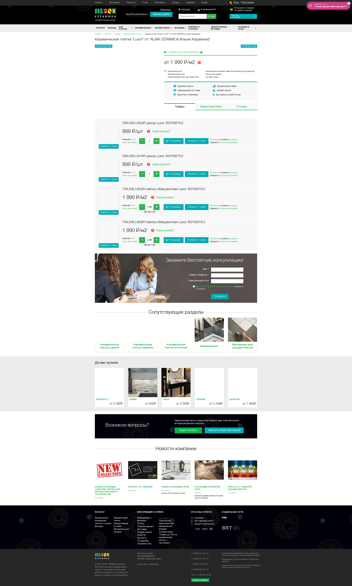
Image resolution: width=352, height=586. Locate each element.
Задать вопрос (188, 430)
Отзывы (242, 107)
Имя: (205, 269)
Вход (236, 2)
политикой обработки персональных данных (215, 286)
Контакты (160, 3)
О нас (145, 3)
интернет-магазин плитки (105, 20)
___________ (164, 518)
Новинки (190, 3)
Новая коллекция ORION (175, 487)
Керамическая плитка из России (176, 346)
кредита (233, 140)
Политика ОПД (144, 544)
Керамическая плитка (132, 34)
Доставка (114, 3)
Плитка (117, 34)
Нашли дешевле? (161, 131)
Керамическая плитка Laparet (109, 346)
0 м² (133, 205)
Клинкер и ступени (194, 28)
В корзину (175, 141)
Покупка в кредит (145, 526)
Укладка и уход (243, 28)
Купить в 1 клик (196, 141)
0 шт (133, 139)
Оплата (98, 3)
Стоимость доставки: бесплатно (185, 52)
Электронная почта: (198, 281)
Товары (179, 107)
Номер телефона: (198, 275)
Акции (204, 3)
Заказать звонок (161, 14)
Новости (131, 3)
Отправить (220, 296)
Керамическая (143, 28)
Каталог (100, 28)
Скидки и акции (144, 532)
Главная (98, 34)
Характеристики (210, 107)
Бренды (112, 28)
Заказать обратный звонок (224, 430)
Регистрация (248, 2)
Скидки (175, 3)
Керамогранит (162, 28)
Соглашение (143, 541)
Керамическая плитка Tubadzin (142, 346)
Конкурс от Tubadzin (140, 487)
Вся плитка (123, 28)
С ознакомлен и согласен (219, 288)
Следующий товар (249, 46)
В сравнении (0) (208, 9)
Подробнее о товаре (108, 146)
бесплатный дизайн (228, 142)
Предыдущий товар (103, 46)
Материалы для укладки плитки (242, 346)
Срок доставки (129, 142)
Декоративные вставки (219, 28)
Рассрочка (215, 140)
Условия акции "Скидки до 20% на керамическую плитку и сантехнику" (168, 537)
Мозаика (179, 28)
